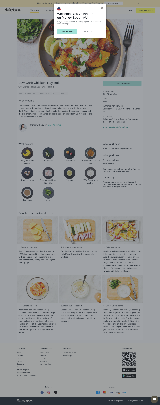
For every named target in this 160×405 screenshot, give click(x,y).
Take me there (67, 32)
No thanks (88, 32)
